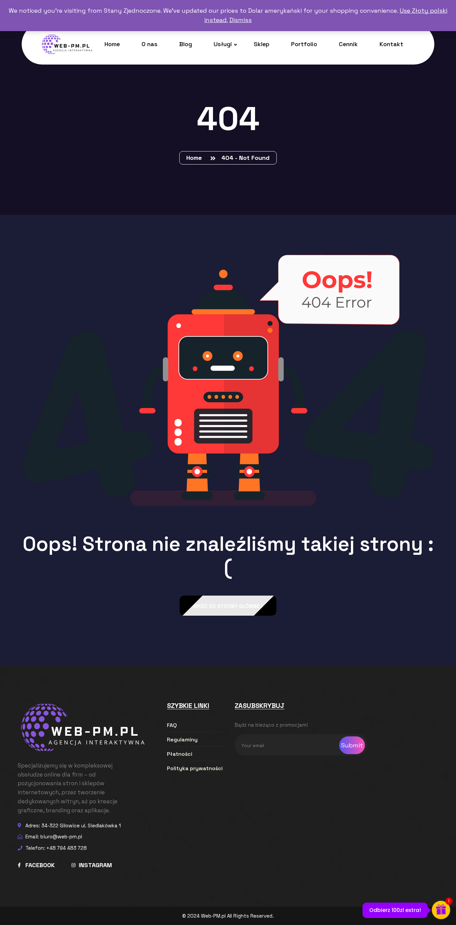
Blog (185, 44)
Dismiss (240, 20)
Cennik (348, 44)
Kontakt (391, 44)
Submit (352, 745)
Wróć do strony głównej (228, 606)
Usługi (223, 44)
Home (112, 44)
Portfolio (304, 44)
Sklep (261, 44)
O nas (150, 44)
